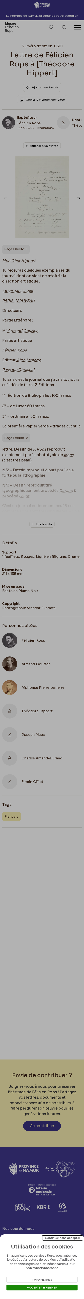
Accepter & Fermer (42, 1287)
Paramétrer (42, 1279)
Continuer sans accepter (62, 1238)
